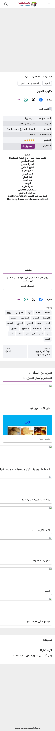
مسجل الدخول (32, 655)
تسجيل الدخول (27, 286)
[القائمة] (49, 4)
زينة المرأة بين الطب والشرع (42, 353)
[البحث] (6, 4)
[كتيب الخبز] (27, 428)
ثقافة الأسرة (37, 76)
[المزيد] (18, 99)
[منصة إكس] (33, 99)
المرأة (27, 76)
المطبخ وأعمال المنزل (29, 83)
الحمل (8, 351)
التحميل (29, 146)
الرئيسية (48, 76)
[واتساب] (26, 99)
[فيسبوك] (40, 99)
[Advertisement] (27, 38)
